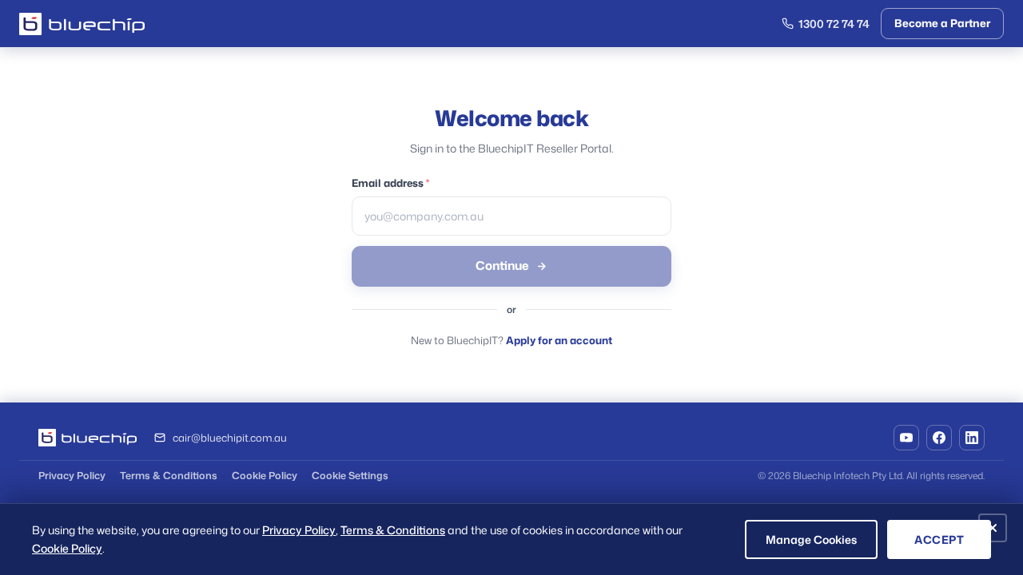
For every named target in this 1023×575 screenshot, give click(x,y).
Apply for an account (559, 340)
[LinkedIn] (972, 437)
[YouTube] (906, 437)
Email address (390, 183)
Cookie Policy (264, 475)
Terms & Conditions (168, 475)
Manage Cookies (811, 539)
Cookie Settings (350, 475)
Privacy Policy (71, 475)
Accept (939, 539)
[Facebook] (939, 437)
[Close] (992, 528)
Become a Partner (942, 22)
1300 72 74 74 (834, 23)
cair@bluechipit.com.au (230, 437)
